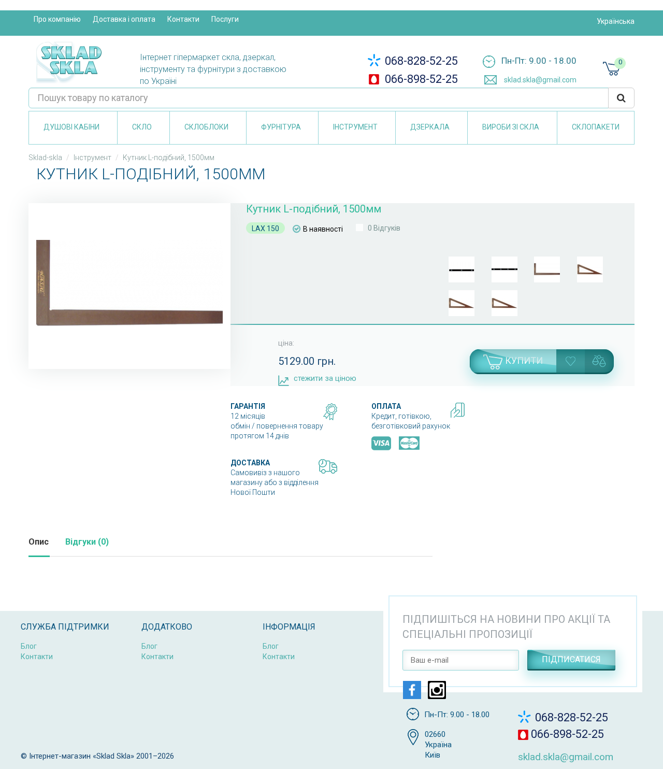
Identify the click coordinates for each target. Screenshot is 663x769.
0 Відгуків (384, 228)
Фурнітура (281, 127)
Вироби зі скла (510, 127)
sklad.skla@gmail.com (539, 80)
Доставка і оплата (124, 19)
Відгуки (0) (87, 542)
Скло (142, 127)
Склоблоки (206, 127)
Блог (29, 646)
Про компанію (57, 19)
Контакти (183, 19)
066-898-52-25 (420, 79)
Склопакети (595, 127)
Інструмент (355, 127)
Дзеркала (430, 127)
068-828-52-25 (420, 60)
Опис (38, 542)
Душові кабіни (71, 127)
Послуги (225, 19)
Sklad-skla (45, 157)
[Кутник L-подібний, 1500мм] (129, 283)
